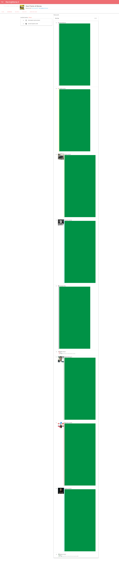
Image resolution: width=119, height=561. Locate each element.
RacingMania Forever (43, 8)
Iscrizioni (9, 11)
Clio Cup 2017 (35, 8)
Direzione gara (33, 11)
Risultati (24, 11)
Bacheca (17, 11)
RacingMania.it (12, 2)
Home (2, 11)
